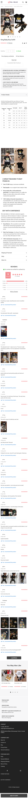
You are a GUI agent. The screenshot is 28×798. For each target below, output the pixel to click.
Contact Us (3, 742)
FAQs (2, 756)
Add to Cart (14, 795)
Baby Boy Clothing (8, 6)
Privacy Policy (4, 747)
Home (2, 6)
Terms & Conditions (5, 749)
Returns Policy (4, 764)
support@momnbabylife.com (7, 728)
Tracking (3, 766)
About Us (3, 740)
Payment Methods (5, 759)
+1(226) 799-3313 (5, 726)
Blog (2, 745)
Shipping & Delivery (5, 761)
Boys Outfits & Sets (18, 6)
